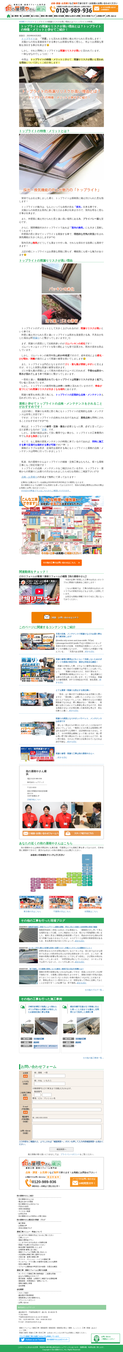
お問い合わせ (111, 16)
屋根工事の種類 (46, 16)
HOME (22, 22)
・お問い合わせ (23, 1302)
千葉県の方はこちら (62, 911)
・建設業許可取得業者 (25, 1295)
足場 (44, 429)
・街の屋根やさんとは (25, 1199)
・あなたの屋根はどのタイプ (28, 1276)
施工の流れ (35, 16)
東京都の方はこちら (32, 911)
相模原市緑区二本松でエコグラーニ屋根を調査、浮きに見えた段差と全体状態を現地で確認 (62, 927)
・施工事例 (21, 1223)
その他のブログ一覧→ (94, 990)
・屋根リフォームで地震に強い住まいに (32, 1252)
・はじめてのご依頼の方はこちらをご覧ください (35, 1235)
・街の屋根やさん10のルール (28, 1204)
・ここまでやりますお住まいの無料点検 (32, 1242)
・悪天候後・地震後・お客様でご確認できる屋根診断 (37, 1278)
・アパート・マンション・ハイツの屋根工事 (33, 1259)
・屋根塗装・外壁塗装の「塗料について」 (33, 1281)
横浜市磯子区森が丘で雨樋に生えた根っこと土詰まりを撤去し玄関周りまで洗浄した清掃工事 (84, 1009)
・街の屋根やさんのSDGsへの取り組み (31, 1216)
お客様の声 (100, 16)
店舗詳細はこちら (34, 799)
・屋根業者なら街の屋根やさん (28, 1298)
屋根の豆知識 (59, 16)
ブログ (30, 22)
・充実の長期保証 (23, 1209)
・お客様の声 (22, 1226)
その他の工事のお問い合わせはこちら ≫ (61, 563)
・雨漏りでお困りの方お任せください (31, 1245)
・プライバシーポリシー (26, 1300)
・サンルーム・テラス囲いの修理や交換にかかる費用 (37, 1262)
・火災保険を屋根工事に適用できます (31, 1254)
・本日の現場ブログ (24, 1228)
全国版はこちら (91, 911)
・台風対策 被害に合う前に (27, 1250)
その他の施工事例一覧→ (93, 1058)
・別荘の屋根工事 (23, 1264)
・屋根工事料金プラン (25, 1240)
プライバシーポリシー (70, 1154)
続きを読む (90, 652)
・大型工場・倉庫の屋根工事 (28, 1257)
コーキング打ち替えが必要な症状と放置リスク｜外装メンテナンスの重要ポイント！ (60, 948)
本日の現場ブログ (88, 16)
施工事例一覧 (17, 16)
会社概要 (26, 16)
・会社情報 (21, 1286)
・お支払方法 (22, 1214)
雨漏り (36, 338)
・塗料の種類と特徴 (24, 1283)
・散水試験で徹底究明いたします (29, 1247)
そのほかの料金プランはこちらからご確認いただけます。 (46, 491)
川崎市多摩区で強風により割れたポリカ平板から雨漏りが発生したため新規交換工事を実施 (42, 1009)
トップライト (28, 38)
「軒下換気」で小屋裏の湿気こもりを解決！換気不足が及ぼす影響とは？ (56, 969)
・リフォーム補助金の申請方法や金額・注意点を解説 (37, 1267)
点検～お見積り (29, 477)
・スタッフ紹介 (23, 1293)
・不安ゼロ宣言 (23, 1206)
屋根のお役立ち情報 (72, 16)
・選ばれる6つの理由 (25, 1202)
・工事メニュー (23, 1238)
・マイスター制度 (23, 1211)
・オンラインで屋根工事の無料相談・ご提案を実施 (36, 1274)
